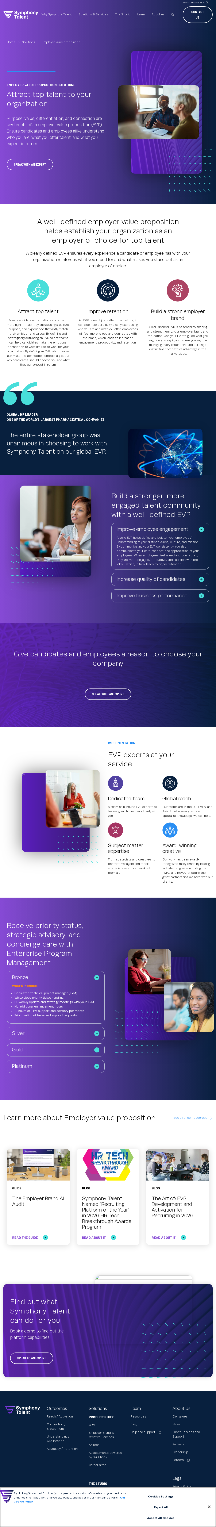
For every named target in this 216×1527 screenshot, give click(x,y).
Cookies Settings (161, 1496)
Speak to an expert (31, 1358)
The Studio (123, 14)
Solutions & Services (93, 14)
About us (158, 14)
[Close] (209, 1506)
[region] (108, 1507)
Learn (141, 14)
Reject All (161, 1507)
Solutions (28, 42)
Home (11, 42)
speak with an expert (30, 164)
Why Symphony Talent (57, 14)
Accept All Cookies (160, 1518)
